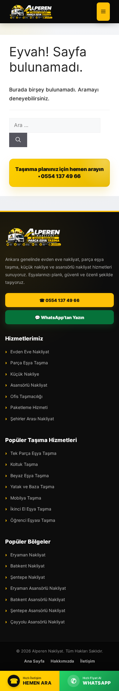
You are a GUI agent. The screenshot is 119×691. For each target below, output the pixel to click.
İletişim (87, 661)
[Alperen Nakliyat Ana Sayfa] (33, 236)
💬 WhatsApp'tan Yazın (59, 317)
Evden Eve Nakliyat (29, 351)
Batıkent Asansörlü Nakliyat (37, 599)
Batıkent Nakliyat (27, 565)
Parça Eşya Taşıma (28, 362)
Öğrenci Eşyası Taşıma (32, 520)
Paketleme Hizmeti (28, 407)
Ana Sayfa (34, 661)
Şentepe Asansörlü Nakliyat (37, 610)
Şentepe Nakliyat (27, 577)
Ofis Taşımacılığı (25, 396)
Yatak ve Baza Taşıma (31, 486)
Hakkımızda (62, 661)
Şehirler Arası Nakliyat (31, 418)
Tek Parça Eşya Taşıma (32, 453)
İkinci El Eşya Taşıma (30, 508)
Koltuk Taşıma (23, 464)
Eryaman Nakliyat (27, 554)
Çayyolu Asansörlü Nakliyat (37, 621)
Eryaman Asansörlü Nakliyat (37, 588)
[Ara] (18, 140)
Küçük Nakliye (24, 374)
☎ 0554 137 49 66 (59, 300)
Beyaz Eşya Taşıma (29, 475)
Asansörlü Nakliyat (28, 385)
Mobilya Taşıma (25, 497)
